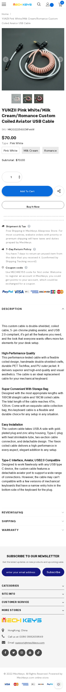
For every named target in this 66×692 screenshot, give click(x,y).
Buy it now (33, 206)
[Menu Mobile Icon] (4, 4)
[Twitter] (13, 652)
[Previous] (5, 59)
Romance (50, 150)
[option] (33, 59)
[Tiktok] (38, 652)
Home (5, 14)
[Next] (60, 59)
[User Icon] (48, 4)
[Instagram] (21, 652)
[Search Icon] (39, 4)
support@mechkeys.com (30, 642)
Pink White (10, 150)
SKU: (4, 129)
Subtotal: (8, 160)
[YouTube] (30, 652)
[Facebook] (5, 652)
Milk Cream (31, 150)
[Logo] (22, 4)
